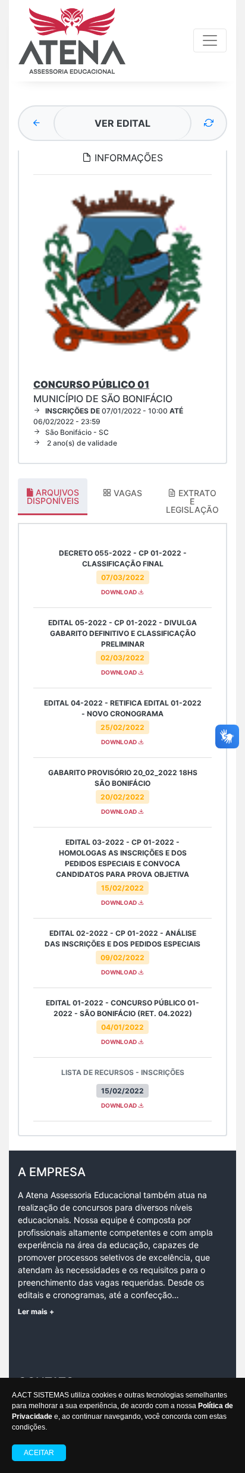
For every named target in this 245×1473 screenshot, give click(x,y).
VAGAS (126, 493)
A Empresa (52, 1172)
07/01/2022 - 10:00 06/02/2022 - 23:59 (108, 416)
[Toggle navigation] (210, 40)
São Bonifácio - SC (77, 432)
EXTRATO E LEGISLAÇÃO (192, 501)
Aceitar (39, 1453)
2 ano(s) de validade (81, 442)
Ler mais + (36, 1311)
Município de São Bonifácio (102, 391)
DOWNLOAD (119, 592)
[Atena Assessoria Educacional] (71, 41)
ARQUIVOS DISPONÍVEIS (53, 496)
